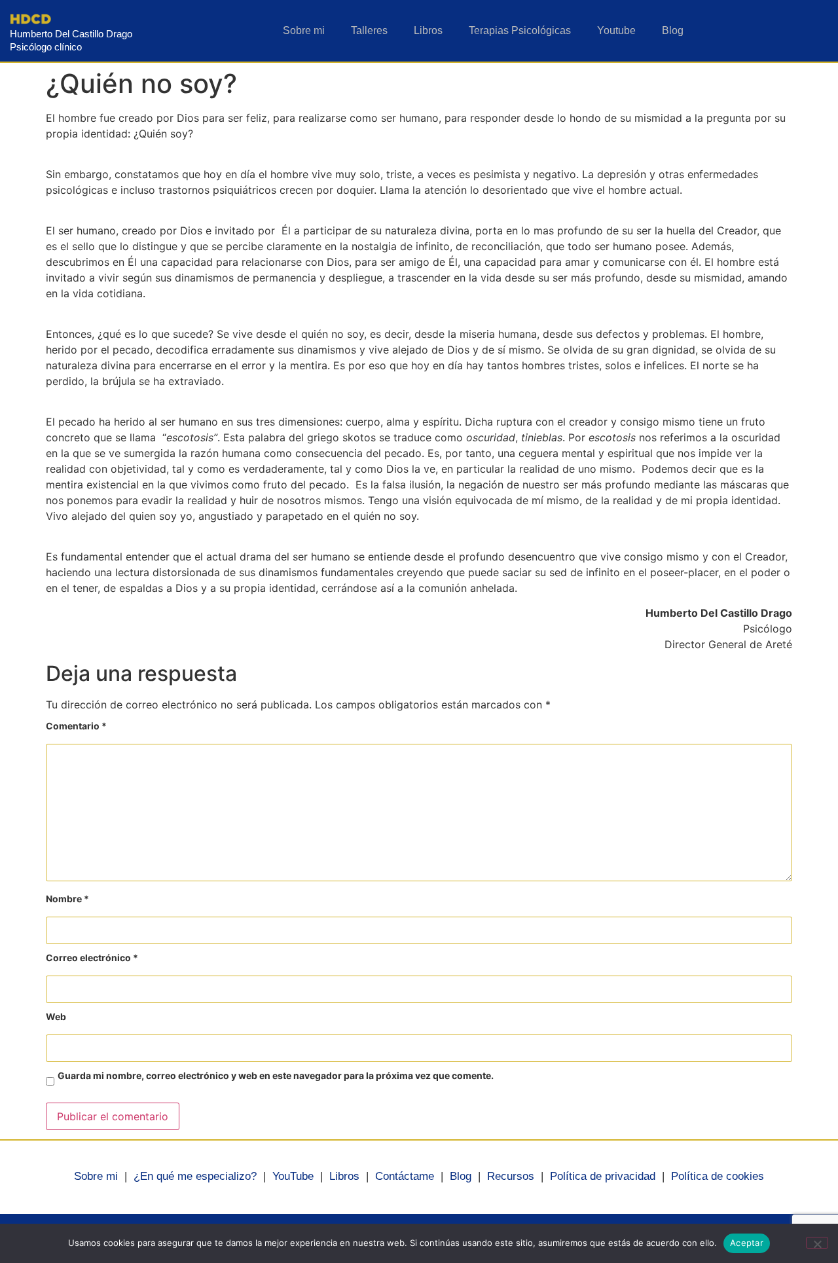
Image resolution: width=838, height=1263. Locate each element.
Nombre (67, 899)
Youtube (616, 30)
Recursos (510, 1176)
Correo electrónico (92, 958)
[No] (817, 1243)
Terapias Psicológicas (520, 30)
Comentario (76, 726)
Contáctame (404, 1176)
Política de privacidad (602, 1176)
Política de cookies (717, 1176)
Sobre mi (304, 30)
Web (56, 1017)
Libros (428, 30)
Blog (672, 30)
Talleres (369, 30)
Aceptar (746, 1242)
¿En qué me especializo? (195, 1176)
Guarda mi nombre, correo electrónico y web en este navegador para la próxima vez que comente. (276, 1076)
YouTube (293, 1176)
